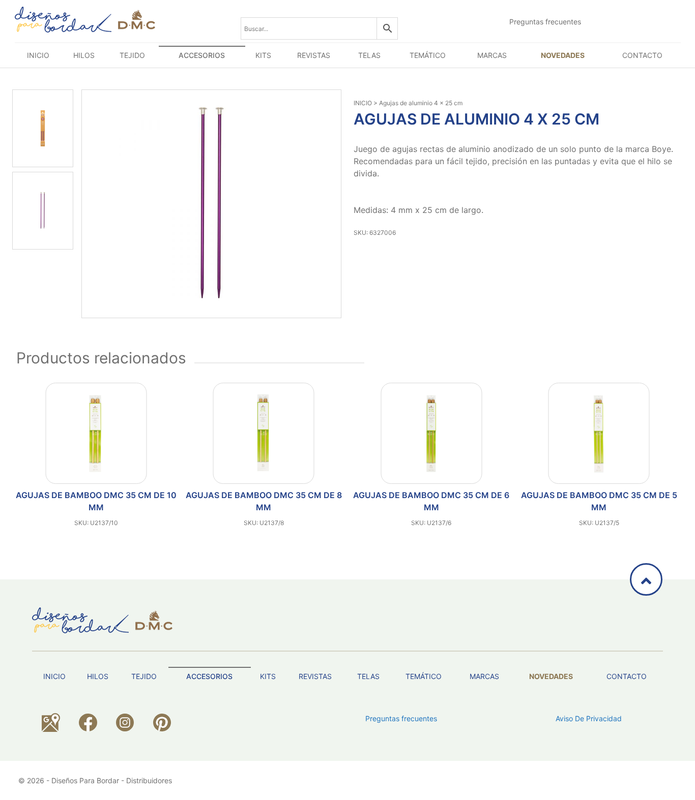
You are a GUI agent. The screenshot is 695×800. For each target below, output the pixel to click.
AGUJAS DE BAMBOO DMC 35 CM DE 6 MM (431, 501)
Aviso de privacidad (589, 718)
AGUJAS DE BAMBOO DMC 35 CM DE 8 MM (264, 501)
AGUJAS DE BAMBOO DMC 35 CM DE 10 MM (96, 501)
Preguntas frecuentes (545, 21)
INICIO (363, 103)
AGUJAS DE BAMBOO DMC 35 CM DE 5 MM (599, 501)
